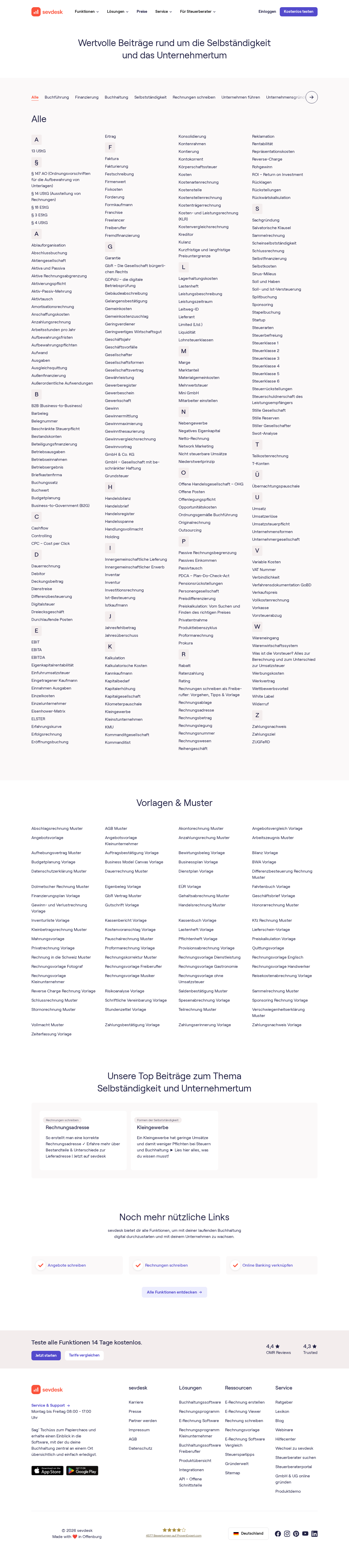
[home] (47, 11)
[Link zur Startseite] (47, 1389)
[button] (87, 12)
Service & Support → (51, 1405)
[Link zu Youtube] (305, 1534)
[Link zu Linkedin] (314, 1534)
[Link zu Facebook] (278, 1534)
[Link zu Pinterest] (296, 1534)
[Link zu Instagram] (287, 1534)
